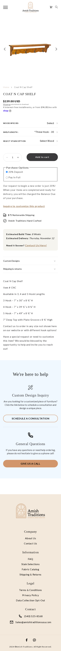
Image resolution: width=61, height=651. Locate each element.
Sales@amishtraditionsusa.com (33, 622)
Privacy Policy (30, 595)
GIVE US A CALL (30, 463)
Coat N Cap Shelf (23, 87)
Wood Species (10, 123)
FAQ (30, 558)
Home (6, 87)
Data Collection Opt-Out (30, 600)
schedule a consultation (30, 418)
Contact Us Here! (36, 245)
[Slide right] (56, 49)
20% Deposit (15, 171)
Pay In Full (14, 177)
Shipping (6, 104)
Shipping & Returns (30, 574)
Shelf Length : (10, 132)
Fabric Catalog (30, 569)
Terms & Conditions (30, 589)
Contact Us (30, 543)
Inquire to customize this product (24, 206)
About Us (30, 538)
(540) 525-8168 (33, 616)
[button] (56, 7)
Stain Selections (30, 564)
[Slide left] (4, 49)
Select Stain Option (14, 141)
